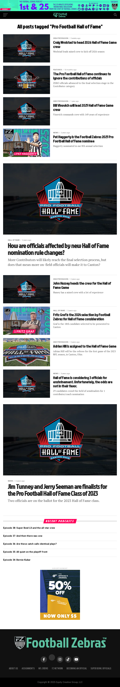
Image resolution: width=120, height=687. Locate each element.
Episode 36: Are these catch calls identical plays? (30, 544)
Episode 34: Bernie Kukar (16, 560)
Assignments (28, 668)
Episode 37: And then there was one (22, 536)
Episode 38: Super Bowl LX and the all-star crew (29, 528)
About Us (13, 668)
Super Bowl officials (101, 668)
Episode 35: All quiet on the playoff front (25, 552)
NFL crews (43, 668)
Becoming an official (77, 668)
